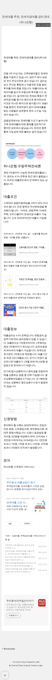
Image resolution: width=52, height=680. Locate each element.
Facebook (27, 665)
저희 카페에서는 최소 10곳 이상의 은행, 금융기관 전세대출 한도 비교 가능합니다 (18, 508)
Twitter (20, 665)
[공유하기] (14, 524)
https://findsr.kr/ (13, 478)
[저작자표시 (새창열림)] (34, 524)
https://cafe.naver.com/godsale (18, 498)
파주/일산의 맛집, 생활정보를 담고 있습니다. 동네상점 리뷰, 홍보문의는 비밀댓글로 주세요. (20, 607)
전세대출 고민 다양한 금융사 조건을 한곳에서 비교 (18, 502)
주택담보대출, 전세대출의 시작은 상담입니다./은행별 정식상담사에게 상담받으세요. (25, 488)
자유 (8, 536)
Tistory (23, 662)
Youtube (33, 665)
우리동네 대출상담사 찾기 (21, 482)
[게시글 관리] (17, 524)
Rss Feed (12, 665)
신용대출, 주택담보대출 (22, 536)
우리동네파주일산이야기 (20, 600)
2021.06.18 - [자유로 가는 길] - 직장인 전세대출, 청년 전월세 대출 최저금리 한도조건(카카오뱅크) (26, 266)
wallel (37, 662)
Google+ (40, 665)
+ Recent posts (8, 649)
